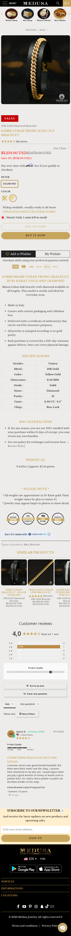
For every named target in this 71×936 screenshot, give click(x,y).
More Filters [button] (28, 713)
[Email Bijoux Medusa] (52, 907)
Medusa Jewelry (27, 917)
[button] (62, 927)
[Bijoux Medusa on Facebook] (18, 907)
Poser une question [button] (37, 693)
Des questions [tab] (27, 703)
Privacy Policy (50, 925)
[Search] (59, 3)
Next (43, 30)
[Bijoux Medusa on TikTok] (47, 907)
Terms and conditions (25, 925)
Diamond (9, 183)
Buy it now (35, 235)
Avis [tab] (7, 703)
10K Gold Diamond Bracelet (19, 125)
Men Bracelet (32, 544)
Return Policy (16, 446)
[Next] (67, 586)
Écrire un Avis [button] (37, 685)
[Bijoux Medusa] (35, 3)
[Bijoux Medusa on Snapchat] (42, 907)
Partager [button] (15, 795)
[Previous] (4, 586)
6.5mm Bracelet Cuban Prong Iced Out (26, 787)
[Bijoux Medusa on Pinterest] (30, 907)
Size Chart (60, 148)
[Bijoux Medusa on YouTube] (24, 907)
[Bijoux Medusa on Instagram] (36, 907)
